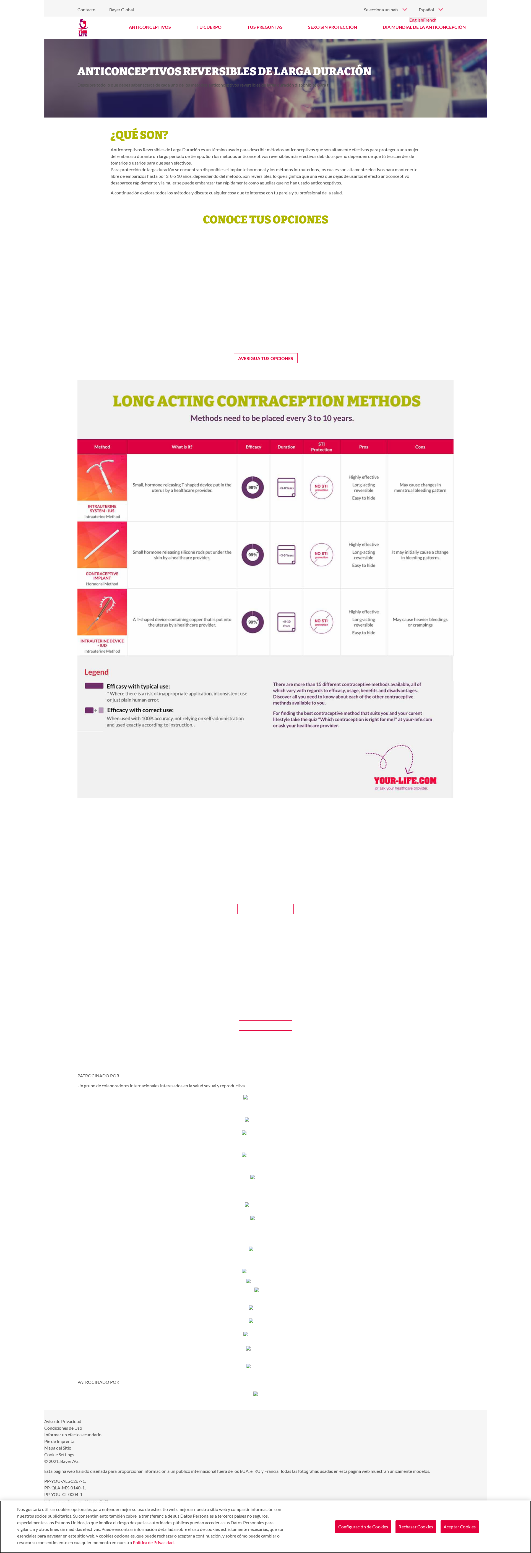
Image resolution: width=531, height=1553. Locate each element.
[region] (265, 1526)
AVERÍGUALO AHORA (265, 1025)
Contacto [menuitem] (86, 9)
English (416, 19)
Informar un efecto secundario (72, 1434)
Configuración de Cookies (363, 1526)
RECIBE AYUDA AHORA (265, 908)
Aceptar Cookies (460, 1526)
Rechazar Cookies (416, 1526)
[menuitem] (150, 27)
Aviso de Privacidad (62, 1421)
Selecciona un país (381, 9)
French (429, 19)
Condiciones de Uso (63, 1427)
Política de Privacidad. (154, 1542)
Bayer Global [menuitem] (121, 9)
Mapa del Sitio (57, 1447)
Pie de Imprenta (59, 1441)
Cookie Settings (59, 1454)
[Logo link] (82, 28)
